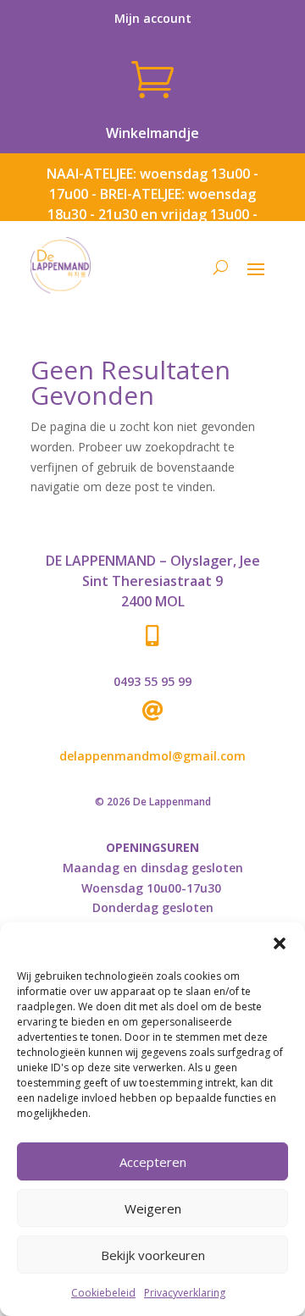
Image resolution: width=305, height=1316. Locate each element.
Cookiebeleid (103, 1293)
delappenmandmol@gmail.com (152, 756)
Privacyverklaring (184, 1293)
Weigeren (153, 1208)
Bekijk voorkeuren (153, 1255)
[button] (279, 943)
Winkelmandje (152, 133)
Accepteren (152, 1161)
